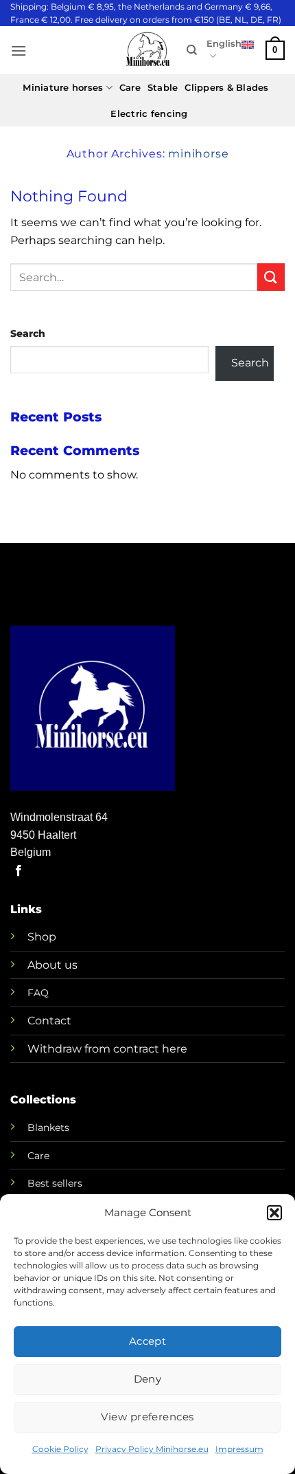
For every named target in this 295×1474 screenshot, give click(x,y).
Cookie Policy (60, 1449)
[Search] (192, 50)
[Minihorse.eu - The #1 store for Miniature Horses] (147, 50)
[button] (274, 1213)
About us (52, 964)
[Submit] (271, 276)
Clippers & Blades (226, 87)
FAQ (38, 993)
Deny (148, 1378)
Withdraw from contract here (107, 1048)
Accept (148, 1341)
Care (130, 87)
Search (27, 333)
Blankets (48, 1127)
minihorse (198, 153)
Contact (49, 1020)
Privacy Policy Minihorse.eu (152, 1449)
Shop (41, 936)
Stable (163, 87)
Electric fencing (148, 114)
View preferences (147, 1416)
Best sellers (54, 1183)
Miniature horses (63, 87)
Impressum (239, 1449)
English (223, 43)
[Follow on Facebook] (18, 871)
